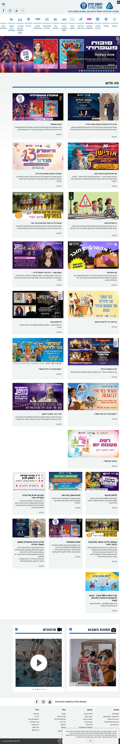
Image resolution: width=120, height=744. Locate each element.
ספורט (106, 26)
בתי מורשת (55, 27)
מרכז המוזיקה (34, 722)
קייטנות (63, 725)
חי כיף (28, 26)
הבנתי (90, 741)
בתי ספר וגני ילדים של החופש (106, 322)
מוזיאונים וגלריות (47, 27)
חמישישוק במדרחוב (71, 495)
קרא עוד (114, 136)
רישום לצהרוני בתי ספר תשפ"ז (105, 414)
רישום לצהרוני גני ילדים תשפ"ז (50, 369)
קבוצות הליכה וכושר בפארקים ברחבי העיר (46, 223)
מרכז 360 (35, 727)
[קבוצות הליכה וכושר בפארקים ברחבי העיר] (38, 205)
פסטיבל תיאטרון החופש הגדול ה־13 (48, 173)
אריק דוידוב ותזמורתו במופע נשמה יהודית (101, 124)
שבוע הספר (88, 716)
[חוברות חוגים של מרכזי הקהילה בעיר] (29, 481)
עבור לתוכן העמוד (60, 2)
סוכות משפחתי (104, 62)
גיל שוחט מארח (56, 322)
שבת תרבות (88, 722)
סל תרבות (89, 725)
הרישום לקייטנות (110, 223)
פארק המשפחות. (37, 27)
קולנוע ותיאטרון (89, 27)
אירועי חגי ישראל (113, 719)
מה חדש (112, 83)
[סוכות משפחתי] (65, 528)
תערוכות (36, 714)
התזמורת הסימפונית (85, 727)
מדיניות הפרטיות (80, 733)
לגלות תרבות (111, 495)
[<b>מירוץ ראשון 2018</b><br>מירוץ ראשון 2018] (38, 663)
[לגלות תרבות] (102, 481)
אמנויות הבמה (87, 719)
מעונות (63, 727)
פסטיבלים (115, 714)
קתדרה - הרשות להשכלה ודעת (20, 29)
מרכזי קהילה (97, 27)
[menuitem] (114, 25)
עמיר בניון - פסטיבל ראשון (52, 414)
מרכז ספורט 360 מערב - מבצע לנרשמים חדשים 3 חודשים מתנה (103, 598)
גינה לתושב (35, 730)
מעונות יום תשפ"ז (110, 461)
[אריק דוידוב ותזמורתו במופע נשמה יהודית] (29, 528)
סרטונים (49, 629)
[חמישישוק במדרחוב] (65, 481)
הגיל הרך (63, 722)
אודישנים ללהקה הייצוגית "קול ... (105, 173)
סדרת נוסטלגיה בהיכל (109, 369)
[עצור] (16, 629)
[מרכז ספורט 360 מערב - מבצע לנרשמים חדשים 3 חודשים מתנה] (102, 581)
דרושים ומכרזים (33, 719)
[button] (3, 4)
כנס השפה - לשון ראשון (111, 716)
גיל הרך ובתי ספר (81, 27)
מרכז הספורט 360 (64, 28)
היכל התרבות (114, 725)
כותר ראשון (72, 27)
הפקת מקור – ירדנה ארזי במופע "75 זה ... (46, 272)
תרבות (114, 26)
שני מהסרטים (112, 272)
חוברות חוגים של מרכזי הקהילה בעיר (33, 496)
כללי (64, 709)
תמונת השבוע (99, 629)
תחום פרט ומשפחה (11, 28)
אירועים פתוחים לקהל (111, 722)
